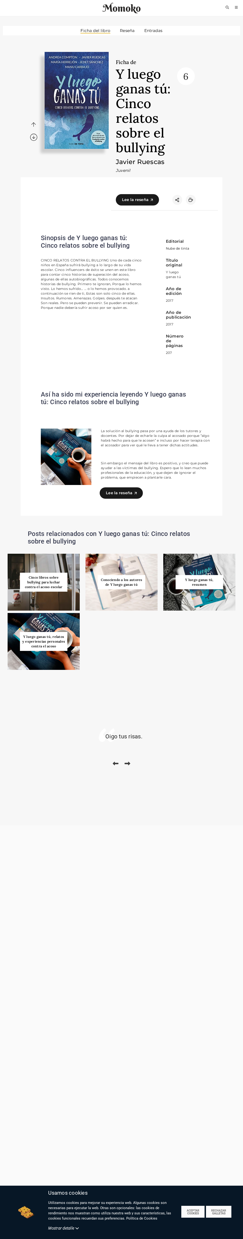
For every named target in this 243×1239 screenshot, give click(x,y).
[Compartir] (177, 200)
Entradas (153, 30)
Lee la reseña (135, 199)
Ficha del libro (95, 30)
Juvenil (123, 170)
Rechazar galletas (218, 1212)
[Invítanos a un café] (191, 200)
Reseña (127, 30)
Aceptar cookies (193, 1212)
